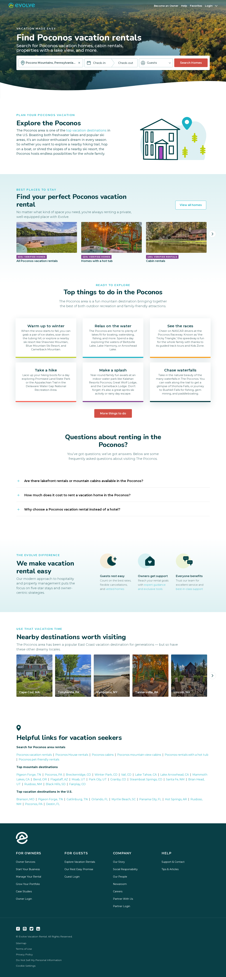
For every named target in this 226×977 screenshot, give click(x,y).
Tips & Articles (170, 869)
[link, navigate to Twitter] (31, 929)
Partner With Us (123, 898)
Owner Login (24, 898)
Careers (117, 891)
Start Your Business (28, 869)
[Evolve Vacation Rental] (21, 7)
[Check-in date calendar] (89, 63)
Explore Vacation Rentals (79, 861)
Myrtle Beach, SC (124, 799)
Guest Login (72, 876)
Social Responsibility (125, 869)
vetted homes (115, 589)
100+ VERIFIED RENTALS (162, 256)
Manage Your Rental (28, 876)
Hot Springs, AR (176, 799)
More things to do (113, 413)
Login (209, 5)
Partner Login (121, 906)
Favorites (196, 5)
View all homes (191, 205)
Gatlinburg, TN (77, 799)
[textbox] (51, 62)
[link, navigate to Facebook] (18, 929)
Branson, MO (25, 799)
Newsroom (120, 884)
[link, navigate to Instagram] (25, 929)
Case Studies (24, 891)
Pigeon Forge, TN (50, 799)
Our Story (119, 861)
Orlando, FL (99, 799)
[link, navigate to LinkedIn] (38, 929)
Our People (120, 876)
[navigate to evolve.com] (22, 838)
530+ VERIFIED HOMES (31, 256)
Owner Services (25, 861)
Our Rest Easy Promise (78, 869)
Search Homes (191, 62)
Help (184, 5)
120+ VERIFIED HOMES (96, 256)
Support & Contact (173, 861)
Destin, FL (53, 804)
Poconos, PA (33, 804)
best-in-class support (189, 589)
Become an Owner (166, 5)
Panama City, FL (150, 799)
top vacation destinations (86, 130)
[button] (156, 62)
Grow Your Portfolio (28, 884)
